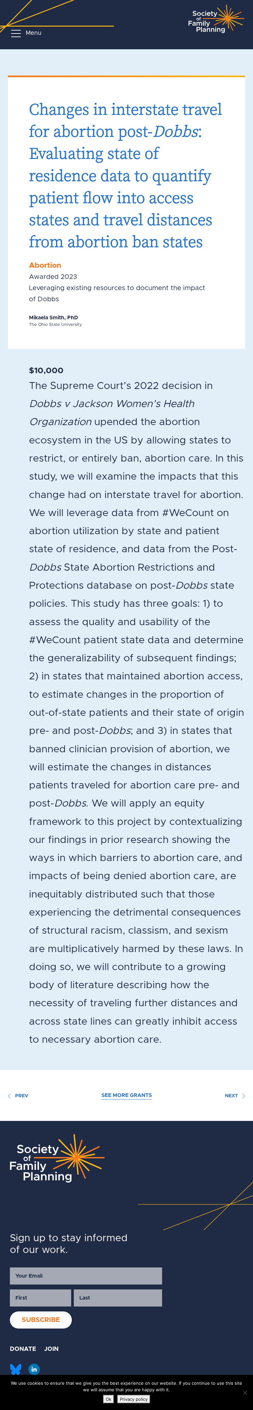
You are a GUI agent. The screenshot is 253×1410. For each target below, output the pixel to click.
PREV (21, 1096)
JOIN (51, 1349)
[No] (244, 1392)
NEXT (232, 1096)
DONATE (23, 1349)
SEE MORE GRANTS (126, 1095)
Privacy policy (134, 1399)
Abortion (45, 265)
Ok (108, 1399)
